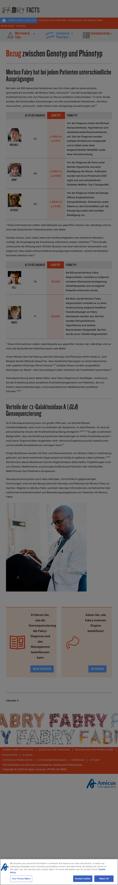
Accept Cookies (83, 878)
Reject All (103, 878)
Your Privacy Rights (21, 878)
